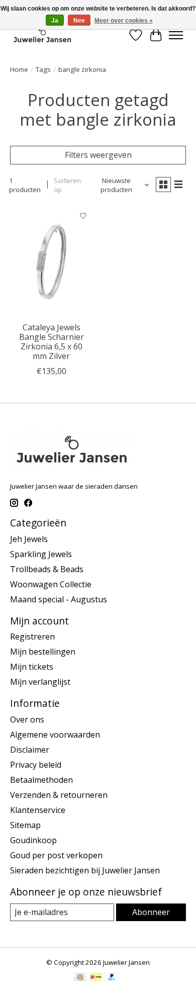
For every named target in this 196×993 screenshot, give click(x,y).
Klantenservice (37, 810)
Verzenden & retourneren (59, 794)
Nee (79, 20)
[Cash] (80, 978)
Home (19, 69)
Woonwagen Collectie (50, 584)
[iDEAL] (95, 978)
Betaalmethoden (41, 779)
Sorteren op (67, 185)
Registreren (32, 636)
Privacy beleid (35, 764)
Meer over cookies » (123, 20)
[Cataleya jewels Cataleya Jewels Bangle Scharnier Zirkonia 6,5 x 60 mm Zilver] (51, 261)
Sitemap (25, 825)
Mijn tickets (31, 666)
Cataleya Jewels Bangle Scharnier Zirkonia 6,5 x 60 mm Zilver (51, 342)
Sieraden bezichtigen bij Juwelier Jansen (85, 870)
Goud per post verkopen (56, 855)
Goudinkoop (33, 840)
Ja (54, 20)
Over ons (27, 719)
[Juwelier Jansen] (42, 35)
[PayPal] (112, 978)
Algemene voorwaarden (55, 734)
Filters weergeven (98, 154)
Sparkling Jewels (41, 554)
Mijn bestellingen (42, 651)
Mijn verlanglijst (40, 681)
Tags (43, 69)
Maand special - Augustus (58, 599)
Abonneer (151, 912)
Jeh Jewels (29, 539)
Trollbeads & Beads (46, 569)
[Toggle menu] (176, 35)
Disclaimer (29, 749)
